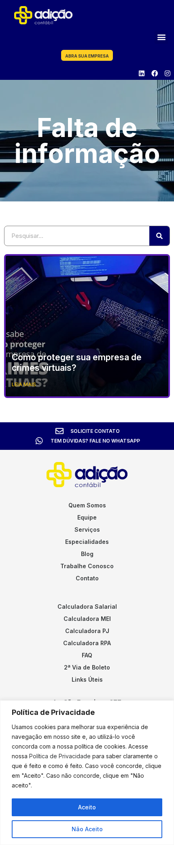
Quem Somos (87, 505)
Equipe (87, 517)
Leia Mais (24, 384)
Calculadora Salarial (87, 606)
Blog (87, 553)
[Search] (159, 236)
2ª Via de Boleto (87, 667)
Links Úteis (87, 679)
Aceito (87, 807)
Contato (87, 578)
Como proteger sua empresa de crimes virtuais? (77, 362)
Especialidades (87, 541)
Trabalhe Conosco (87, 566)
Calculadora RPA (87, 643)
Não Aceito (87, 829)
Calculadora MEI (87, 618)
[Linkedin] (141, 73)
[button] (161, 37)
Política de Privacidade (60, 756)
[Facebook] (154, 73)
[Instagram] (167, 73)
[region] (87, 772)
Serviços (87, 529)
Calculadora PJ (87, 630)
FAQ (87, 655)
